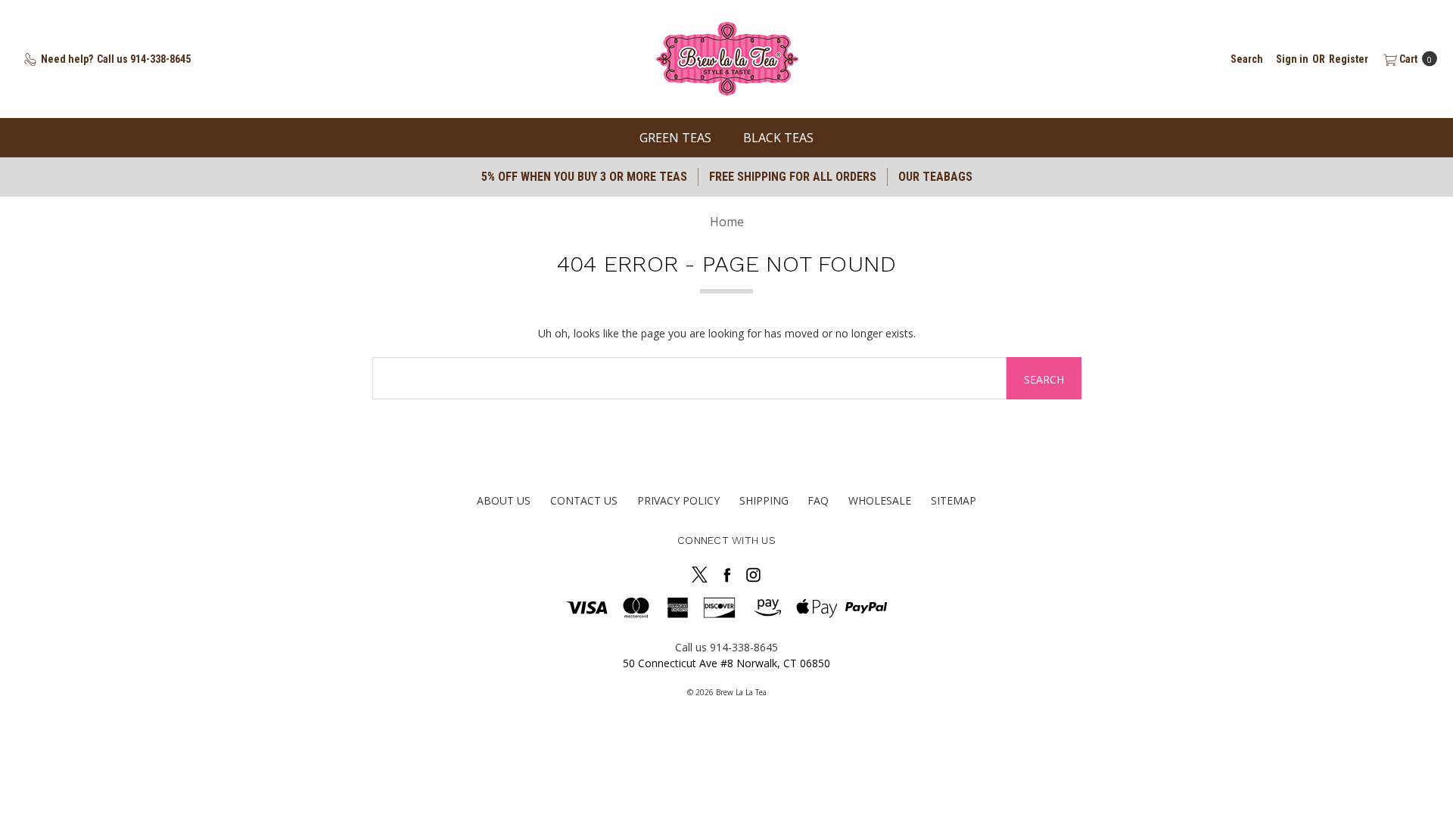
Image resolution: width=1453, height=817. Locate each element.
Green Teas (675, 137)
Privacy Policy (678, 500)
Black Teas (778, 137)
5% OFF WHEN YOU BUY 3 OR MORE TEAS (584, 176)
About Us (503, 500)
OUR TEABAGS (935, 176)
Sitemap (953, 500)
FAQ (818, 500)
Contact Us (584, 500)
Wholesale (879, 500)
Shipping (764, 500)
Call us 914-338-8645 (726, 647)
